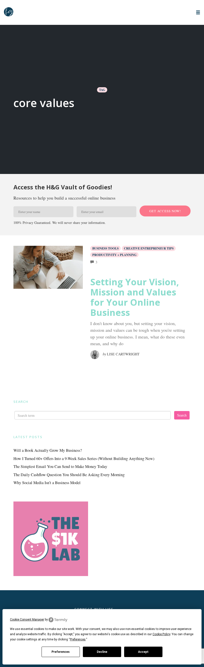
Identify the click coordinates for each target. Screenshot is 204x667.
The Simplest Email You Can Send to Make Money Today (60, 466)
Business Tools (105, 248)
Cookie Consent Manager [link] (27, 619)
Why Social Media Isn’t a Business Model (47, 482)
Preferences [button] (78, 639)
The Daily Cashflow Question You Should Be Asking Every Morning (69, 474)
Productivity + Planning (114, 254)
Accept (143, 652)
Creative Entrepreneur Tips (149, 248)
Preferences (60, 652)
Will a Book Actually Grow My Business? (47, 450)
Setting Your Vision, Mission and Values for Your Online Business (134, 297)
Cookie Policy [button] (161, 634)
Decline (102, 652)
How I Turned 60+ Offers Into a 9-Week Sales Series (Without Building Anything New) (83, 458)
